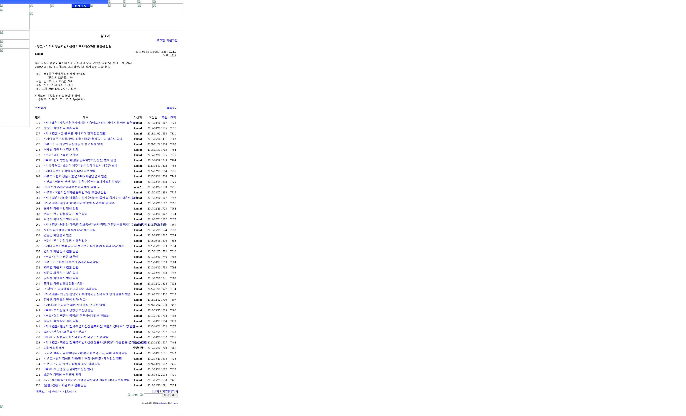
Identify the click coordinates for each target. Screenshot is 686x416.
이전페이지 (55, 391)
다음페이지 (70, 391)
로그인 (160, 40)
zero (176, 403)
